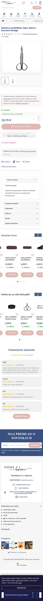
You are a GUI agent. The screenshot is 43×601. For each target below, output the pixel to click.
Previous (36, 235)
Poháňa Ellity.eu (6, 154)
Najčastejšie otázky (9, 510)
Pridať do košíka (23, 127)
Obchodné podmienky (10, 513)
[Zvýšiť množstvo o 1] (39, 117)
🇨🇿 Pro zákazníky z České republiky (14, 518)
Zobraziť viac (21, 416)
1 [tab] (17, 281)
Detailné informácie (22, 103)
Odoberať (35, 445)
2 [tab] (19, 281)
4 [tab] (23, 281)
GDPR (5, 516)
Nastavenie (21, 588)
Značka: (8, 166)
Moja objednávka (8, 524)
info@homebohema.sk (23, 485)
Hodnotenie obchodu (21, 350)
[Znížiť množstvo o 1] (39, 120)
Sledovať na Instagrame (18, 552)
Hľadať (37, 8)
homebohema (23, 497)
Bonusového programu (28, 151)
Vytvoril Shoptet (21, 565)
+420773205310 (23, 488)
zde (20, 583)
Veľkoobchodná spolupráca (12, 521)
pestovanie (6, 99)
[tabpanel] (12, 259)
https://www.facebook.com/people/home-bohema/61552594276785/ (23, 492)
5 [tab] (25, 281)
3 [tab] (21, 281)
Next (40, 235)
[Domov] (2, 21)
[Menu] (40, 2)
